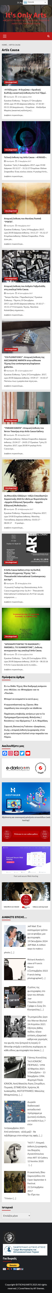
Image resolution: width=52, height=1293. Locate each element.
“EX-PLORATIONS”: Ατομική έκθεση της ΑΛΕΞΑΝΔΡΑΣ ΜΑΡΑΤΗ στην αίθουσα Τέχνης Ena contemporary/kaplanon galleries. (24, 362)
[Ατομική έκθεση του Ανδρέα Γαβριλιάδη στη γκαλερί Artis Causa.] (26, 266)
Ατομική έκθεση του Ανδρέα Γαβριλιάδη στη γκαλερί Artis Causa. (24, 288)
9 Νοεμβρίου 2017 (23, 226)
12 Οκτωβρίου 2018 (24, 97)
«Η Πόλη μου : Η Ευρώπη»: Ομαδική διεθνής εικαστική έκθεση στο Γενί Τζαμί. (25, 91)
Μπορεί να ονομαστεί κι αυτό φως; (21, 699)
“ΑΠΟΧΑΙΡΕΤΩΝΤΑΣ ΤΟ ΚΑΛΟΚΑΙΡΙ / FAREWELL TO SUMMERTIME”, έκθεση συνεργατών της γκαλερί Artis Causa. (23, 647)
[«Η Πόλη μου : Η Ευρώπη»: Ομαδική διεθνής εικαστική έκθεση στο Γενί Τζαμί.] (26, 70)
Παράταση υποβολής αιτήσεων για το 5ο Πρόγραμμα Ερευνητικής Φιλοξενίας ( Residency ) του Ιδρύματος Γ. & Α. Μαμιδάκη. (26, 717)
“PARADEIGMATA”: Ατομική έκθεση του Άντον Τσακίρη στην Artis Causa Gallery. (24, 429)
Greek (30, 2)
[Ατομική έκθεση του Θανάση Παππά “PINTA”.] (26, 198)
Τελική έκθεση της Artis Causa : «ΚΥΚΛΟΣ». (25, 157)
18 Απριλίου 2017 (23, 435)
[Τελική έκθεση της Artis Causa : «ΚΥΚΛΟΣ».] (26, 137)
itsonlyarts (10, 97)
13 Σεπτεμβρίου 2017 (25, 371)
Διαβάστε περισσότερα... (14, 115)
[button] (5, 35)
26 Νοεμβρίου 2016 (24, 583)
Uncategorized (11, 82)
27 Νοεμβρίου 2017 (24, 161)
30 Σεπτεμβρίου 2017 (25, 293)
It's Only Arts (26, 15)
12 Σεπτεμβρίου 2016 (25, 654)
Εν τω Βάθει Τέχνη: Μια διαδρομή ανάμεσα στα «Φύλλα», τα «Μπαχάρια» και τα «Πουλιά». (25, 689)
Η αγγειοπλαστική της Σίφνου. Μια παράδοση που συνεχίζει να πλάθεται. (23, 706)
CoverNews (24, 1288)
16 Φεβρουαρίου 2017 (25, 509)
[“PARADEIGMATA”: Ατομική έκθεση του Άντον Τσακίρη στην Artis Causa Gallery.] (26, 408)
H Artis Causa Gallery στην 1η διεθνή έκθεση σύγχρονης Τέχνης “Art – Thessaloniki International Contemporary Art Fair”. (24, 574)
